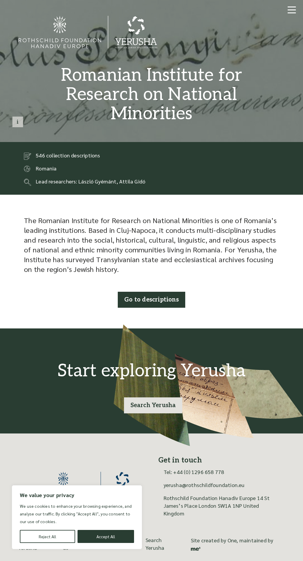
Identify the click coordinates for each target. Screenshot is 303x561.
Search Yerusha (153, 405)
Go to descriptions (151, 299)
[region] (77, 517)
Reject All (47, 536)
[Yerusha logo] (87, 47)
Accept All (105, 536)
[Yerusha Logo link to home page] (87, 484)
